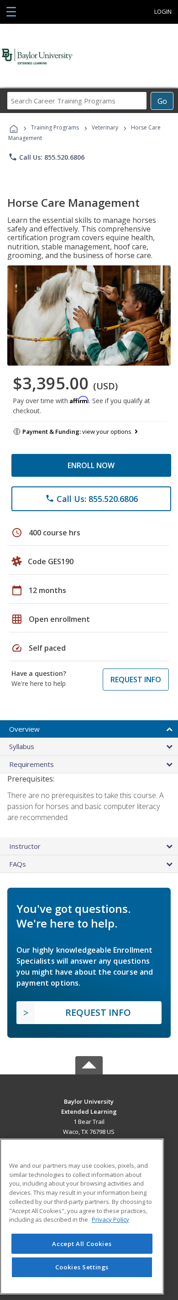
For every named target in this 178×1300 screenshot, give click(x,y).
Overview (24, 729)
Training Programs (55, 127)
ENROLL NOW (91, 465)
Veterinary (105, 127)
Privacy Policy (110, 1219)
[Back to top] (89, 1100)
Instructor (25, 846)
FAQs (17, 863)
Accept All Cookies (81, 1244)
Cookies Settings (82, 1267)
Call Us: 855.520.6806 (46, 157)
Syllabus (21, 746)
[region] (82, 1216)
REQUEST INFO (135, 679)
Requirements (31, 764)
